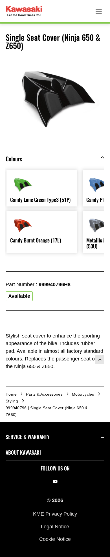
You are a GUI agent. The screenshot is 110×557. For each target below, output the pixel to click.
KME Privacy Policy (55, 514)
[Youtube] (55, 481)
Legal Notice (55, 526)
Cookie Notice (55, 539)
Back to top (99, 359)
